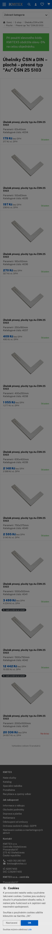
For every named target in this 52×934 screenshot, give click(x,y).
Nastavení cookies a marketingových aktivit (23, 831)
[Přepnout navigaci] (4, 4)
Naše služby (9, 777)
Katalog (7, 781)
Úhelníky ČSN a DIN (34, 22)
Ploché (9, 25)
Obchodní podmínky (13, 809)
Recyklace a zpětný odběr (17, 794)
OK (29, 922)
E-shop (18, 22)
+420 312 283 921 (16, 860)
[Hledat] (29, 4)
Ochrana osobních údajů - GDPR (19, 826)
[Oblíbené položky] (42, 4)
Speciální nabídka (12, 786)
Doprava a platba (12, 813)
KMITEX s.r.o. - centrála (16, 877)
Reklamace (9, 817)
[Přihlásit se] (35, 4)
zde (30, 929)
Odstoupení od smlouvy (15, 822)
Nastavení (11, 922)
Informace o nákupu (14, 805)
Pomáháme (9, 790)
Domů (9, 22)
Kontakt (7, 838)
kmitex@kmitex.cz (16, 863)
